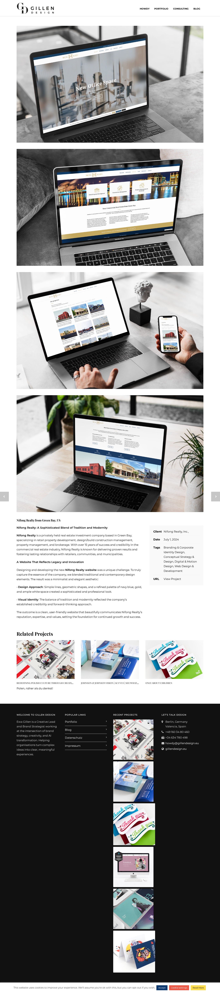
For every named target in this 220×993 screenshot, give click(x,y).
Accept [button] (162, 987)
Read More (198, 987)
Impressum (73, 745)
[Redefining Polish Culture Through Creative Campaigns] (46, 659)
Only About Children (158, 683)
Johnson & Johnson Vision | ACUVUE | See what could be (115, 683)
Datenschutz (73, 737)
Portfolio (161, 8)
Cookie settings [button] (179, 987)
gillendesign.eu (176, 748)
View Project (172, 579)
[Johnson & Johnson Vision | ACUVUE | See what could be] (110, 659)
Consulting (181, 8)
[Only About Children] (174, 659)
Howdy (144, 8)
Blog (196, 8)
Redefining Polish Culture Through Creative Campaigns (52, 683)
